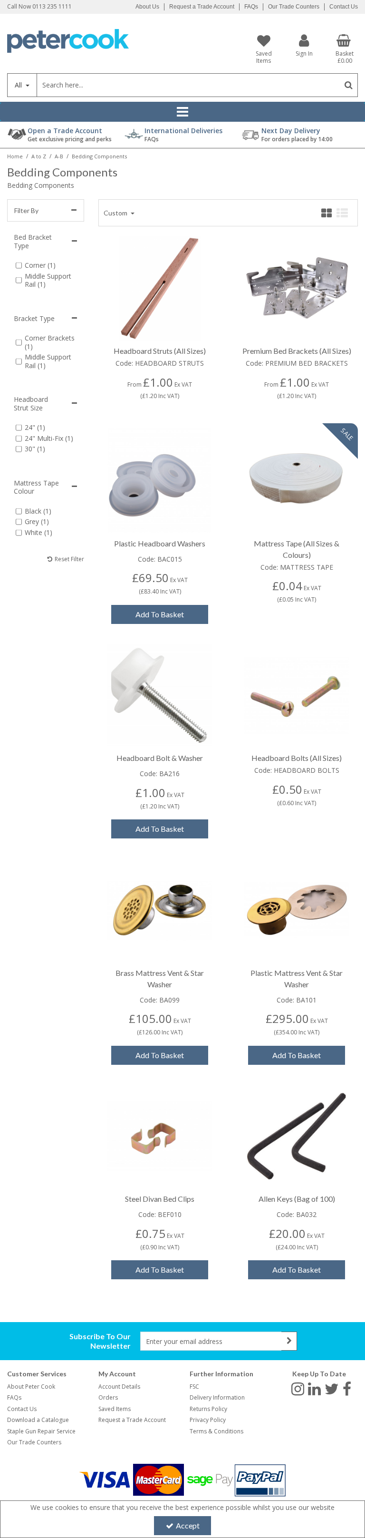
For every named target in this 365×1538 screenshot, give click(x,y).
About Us (147, 6)
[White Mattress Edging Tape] (296, 479)
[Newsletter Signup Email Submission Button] (289, 1341)
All (19, 84)
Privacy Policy (208, 1419)
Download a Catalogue (38, 1419)
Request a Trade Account (201, 6)
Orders (108, 1397)
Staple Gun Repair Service (41, 1431)
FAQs (251, 6)
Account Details (119, 1386)
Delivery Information (217, 1397)
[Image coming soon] (159, 287)
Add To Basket (159, 614)
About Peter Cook (31, 1386)
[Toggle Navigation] (182, 112)
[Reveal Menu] (182, 112)
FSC (194, 1386)
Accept (188, 1525)
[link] (297, 1389)
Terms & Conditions (216, 1431)
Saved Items (114, 1408)
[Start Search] (348, 85)
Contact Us (343, 6)
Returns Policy (208, 1408)
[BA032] (296, 1135)
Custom (116, 213)
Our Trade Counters (293, 6)
